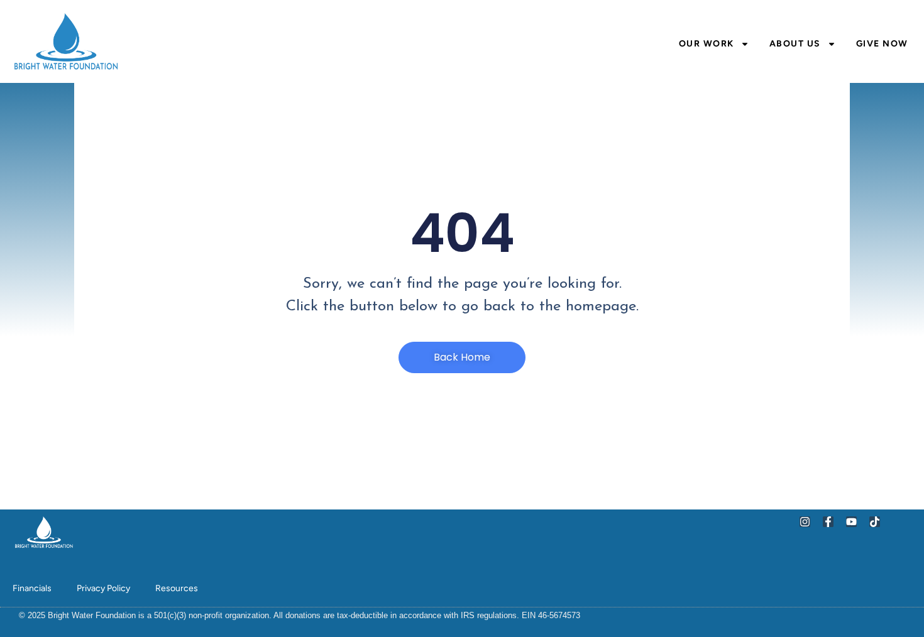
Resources (176, 588)
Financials (32, 588)
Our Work (706, 43)
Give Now (882, 43)
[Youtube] (851, 521)
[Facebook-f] (828, 521)
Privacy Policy (103, 588)
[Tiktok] (874, 521)
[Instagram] (805, 521)
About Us (795, 43)
